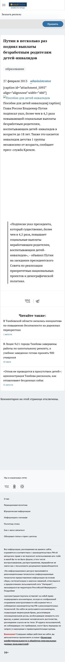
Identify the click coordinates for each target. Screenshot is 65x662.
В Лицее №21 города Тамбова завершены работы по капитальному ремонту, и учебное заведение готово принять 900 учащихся (30, 352)
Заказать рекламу (11, 14)
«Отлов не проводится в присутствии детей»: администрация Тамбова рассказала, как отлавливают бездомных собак (32, 378)
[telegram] (38, 301)
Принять (52, 24)
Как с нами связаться (14, 530)
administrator (40, 81)
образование (14, 69)
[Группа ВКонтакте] (6, 486)
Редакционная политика (15, 505)
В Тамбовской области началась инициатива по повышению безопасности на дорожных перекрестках (32, 327)
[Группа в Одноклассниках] (14, 486)
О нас (6, 498)
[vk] (28, 301)
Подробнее (9, 590)
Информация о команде (15, 517)
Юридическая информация (17, 511)
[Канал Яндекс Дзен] (22, 486)
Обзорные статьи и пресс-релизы (20, 536)
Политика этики (12, 524)
